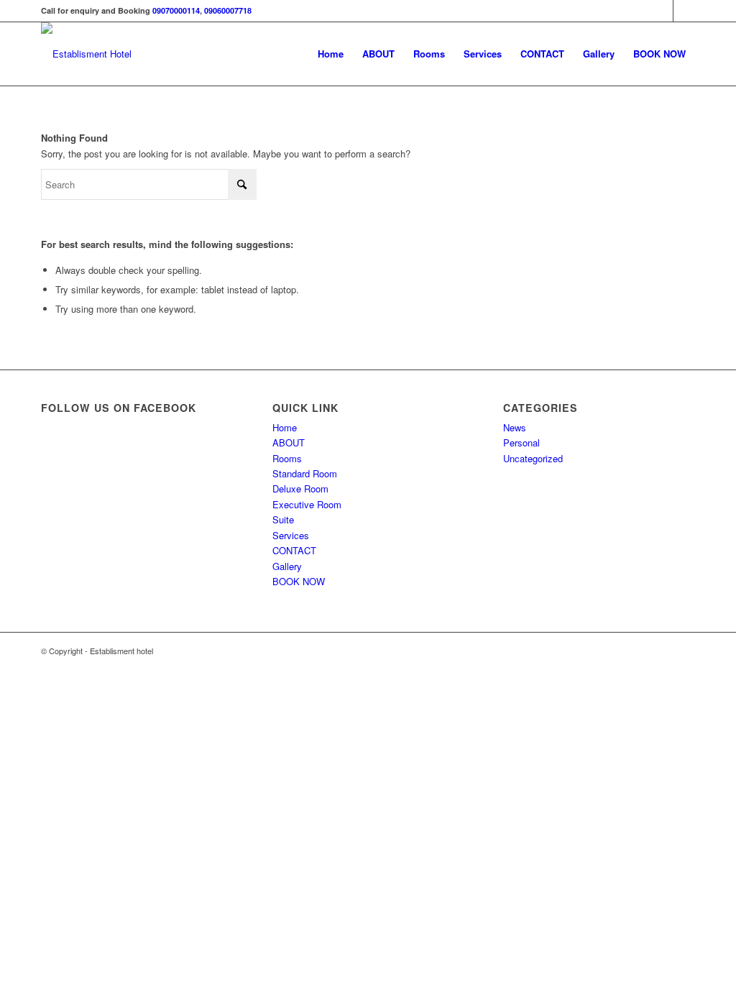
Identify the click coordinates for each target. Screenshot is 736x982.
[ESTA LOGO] (86, 54)
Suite (283, 519)
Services (290, 535)
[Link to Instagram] (684, 11)
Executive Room (306, 504)
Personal (521, 442)
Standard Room (304, 473)
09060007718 (228, 10)
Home (284, 427)
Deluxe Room (300, 488)
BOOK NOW (298, 581)
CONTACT (294, 550)
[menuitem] (330, 54)
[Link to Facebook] (662, 11)
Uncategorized (533, 458)
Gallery (287, 566)
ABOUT (288, 442)
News (514, 427)
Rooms (287, 458)
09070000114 (176, 10)
